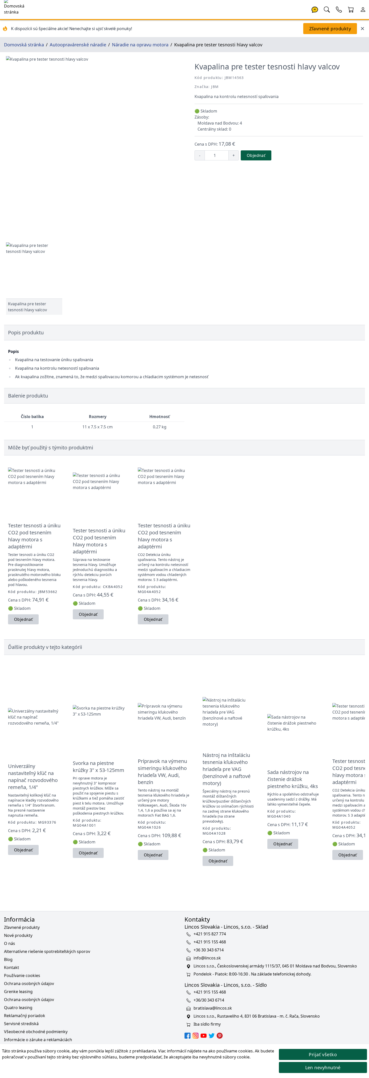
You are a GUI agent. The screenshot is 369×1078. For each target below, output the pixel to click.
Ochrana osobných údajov (29, 983)
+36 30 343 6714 (209, 950)
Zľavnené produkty (330, 29)
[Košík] (351, 9)
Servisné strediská (21, 1023)
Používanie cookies (22, 975)
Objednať (256, 155)
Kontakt (11, 967)
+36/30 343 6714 (209, 1000)
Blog (8, 959)
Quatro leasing (18, 1007)
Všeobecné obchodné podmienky (36, 1031)
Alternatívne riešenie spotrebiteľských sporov (47, 951)
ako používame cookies (230, 1051)
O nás (9, 943)
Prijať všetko (323, 1054)
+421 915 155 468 (210, 942)
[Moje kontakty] (339, 9)
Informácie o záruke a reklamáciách (38, 1039)
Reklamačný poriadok (24, 1015)
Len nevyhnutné (323, 1067)
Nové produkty (18, 935)
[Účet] (363, 9)
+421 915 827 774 (210, 934)
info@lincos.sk (207, 958)
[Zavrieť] (362, 28)
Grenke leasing (18, 991)
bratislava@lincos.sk (213, 1008)
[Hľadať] (327, 9)
